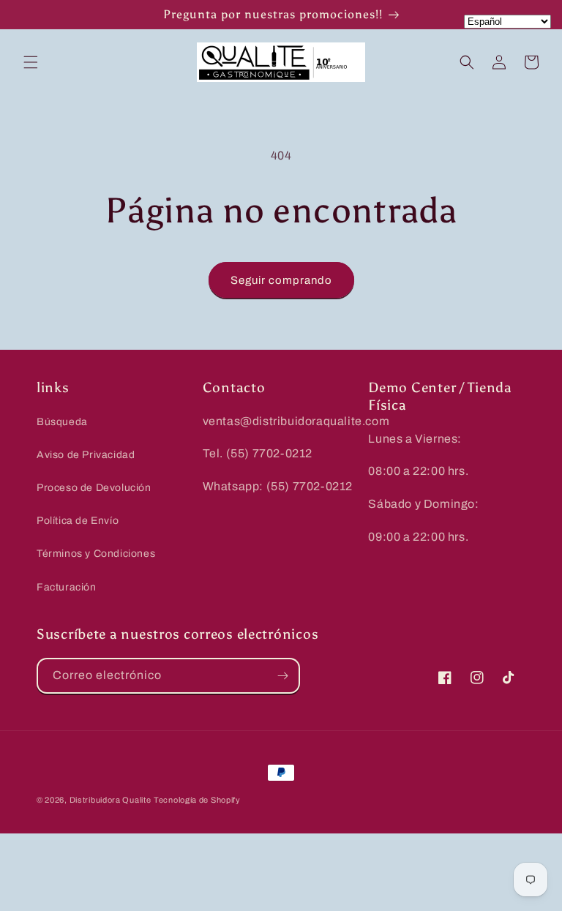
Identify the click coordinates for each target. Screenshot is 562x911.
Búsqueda (62, 421)
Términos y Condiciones (96, 553)
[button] (31, 62)
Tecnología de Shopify (197, 799)
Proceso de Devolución (94, 487)
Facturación (67, 587)
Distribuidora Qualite (110, 799)
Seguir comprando (281, 280)
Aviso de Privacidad (86, 454)
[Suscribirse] (282, 676)
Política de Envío (78, 520)
